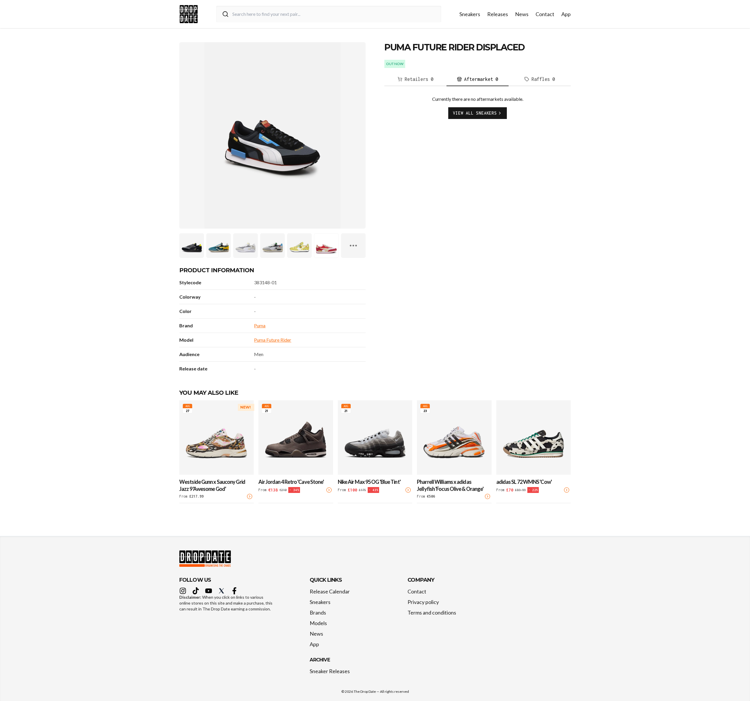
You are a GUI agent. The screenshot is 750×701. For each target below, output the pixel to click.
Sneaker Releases (330, 671)
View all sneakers (475, 112)
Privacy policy (423, 602)
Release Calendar (330, 591)
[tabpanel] (477, 112)
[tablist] (477, 79)
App (566, 14)
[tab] (415, 79)
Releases (497, 14)
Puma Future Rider (272, 340)
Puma (259, 325)
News (522, 14)
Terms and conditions (432, 612)
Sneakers (469, 14)
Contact (545, 14)
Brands (318, 612)
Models (318, 623)
